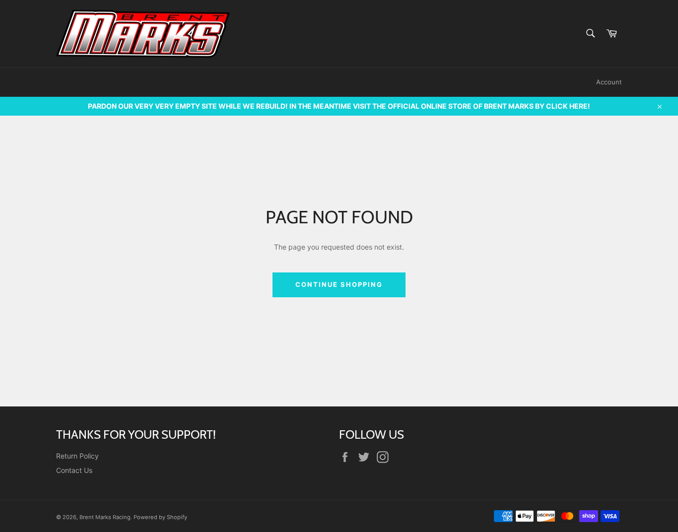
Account (609, 82)
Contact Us (74, 470)
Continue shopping (338, 284)
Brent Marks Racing (105, 517)
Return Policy (77, 456)
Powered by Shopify (160, 517)
